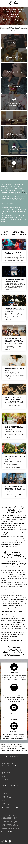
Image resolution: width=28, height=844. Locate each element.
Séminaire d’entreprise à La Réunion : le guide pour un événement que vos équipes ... (14, 340)
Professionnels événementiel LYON (9, 824)
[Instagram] (6, 841)
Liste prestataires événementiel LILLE (9, 822)
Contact (3, 775)
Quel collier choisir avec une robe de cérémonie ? (14, 280)
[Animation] (14, 163)
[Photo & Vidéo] (14, 40)
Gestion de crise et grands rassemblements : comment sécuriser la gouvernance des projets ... (15, 489)
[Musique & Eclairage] (14, 54)
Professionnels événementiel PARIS (9, 817)
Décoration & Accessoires (14, 104)
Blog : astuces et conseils (7, 772)
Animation (14, 166)
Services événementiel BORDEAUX (9, 818)
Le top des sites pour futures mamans (14, 369)
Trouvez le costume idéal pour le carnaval (13, 253)
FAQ (2, 773)
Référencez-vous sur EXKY (7, 763)
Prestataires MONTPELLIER (7, 815)
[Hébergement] (14, 117)
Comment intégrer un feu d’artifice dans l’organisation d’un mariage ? (14, 310)
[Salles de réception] (14, 131)
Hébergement (14, 119)
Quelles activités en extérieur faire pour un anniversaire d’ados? (15, 458)
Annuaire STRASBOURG (6, 827)
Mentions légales (5, 780)
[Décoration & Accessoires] (14, 100)
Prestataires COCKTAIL (6, 797)
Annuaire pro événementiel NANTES (9, 821)
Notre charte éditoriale (6, 779)
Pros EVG (3, 800)
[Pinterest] (10, 841)
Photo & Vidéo (14, 42)
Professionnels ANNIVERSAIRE (8, 794)
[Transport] (14, 146)
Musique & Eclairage (14, 57)
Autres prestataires (5, 804)
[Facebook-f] (2, 841)
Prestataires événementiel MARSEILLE (10, 825)
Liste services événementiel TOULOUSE (10, 828)
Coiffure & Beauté (14, 71)
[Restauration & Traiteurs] (14, 83)
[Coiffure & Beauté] (14, 69)
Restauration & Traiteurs (14, 87)
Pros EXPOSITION (5, 803)
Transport (14, 149)
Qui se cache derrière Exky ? (7, 777)
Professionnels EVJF (5, 799)
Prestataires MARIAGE (6, 793)
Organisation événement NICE (8, 820)
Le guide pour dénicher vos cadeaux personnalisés (14, 398)
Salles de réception (14, 134)
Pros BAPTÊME (4, 796)
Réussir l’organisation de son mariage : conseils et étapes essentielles (14, 428)
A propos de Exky (5, 776)
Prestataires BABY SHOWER (7, 802)
